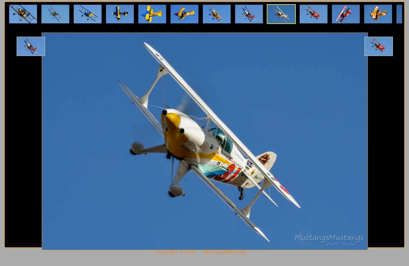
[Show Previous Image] (31, 46)
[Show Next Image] (378, 46)
